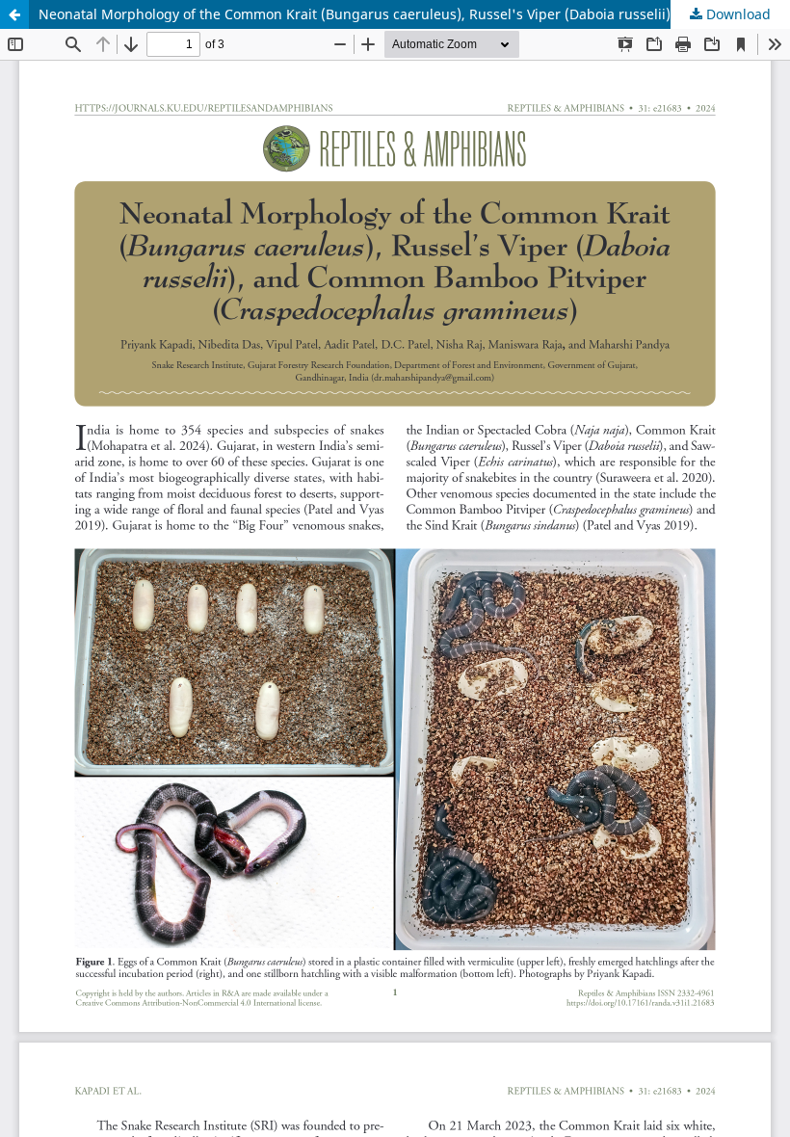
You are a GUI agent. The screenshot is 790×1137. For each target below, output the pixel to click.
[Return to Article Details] (14, 14)
